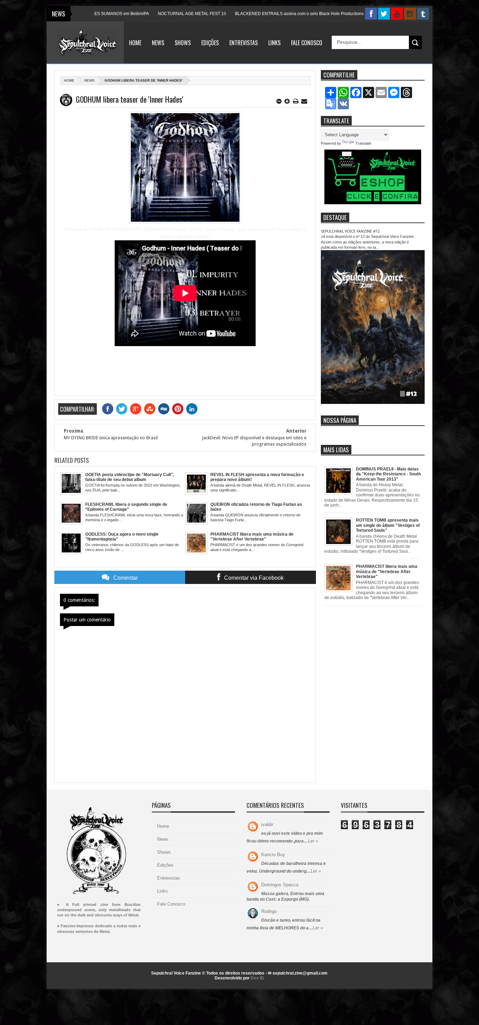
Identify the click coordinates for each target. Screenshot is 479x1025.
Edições (210, 43)
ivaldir (267, 824)
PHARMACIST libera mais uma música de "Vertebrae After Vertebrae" (386, 571)
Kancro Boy (273, 854)
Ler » (313, 841)
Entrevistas (243, 43)
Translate (363, 143)
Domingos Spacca (279, 884)
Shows (183, 43)
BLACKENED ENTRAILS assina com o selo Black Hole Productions (274, 13)
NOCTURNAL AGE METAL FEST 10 (167, 13)
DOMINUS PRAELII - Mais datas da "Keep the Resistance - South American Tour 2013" (388, 474)
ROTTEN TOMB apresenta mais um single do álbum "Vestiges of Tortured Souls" (388, 525)
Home (135, 43)
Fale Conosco (306, 43)
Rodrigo (269, 911)
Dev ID (257, 978)
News (158, 43)
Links (274, 43)
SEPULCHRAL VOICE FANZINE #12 (350, 231)
